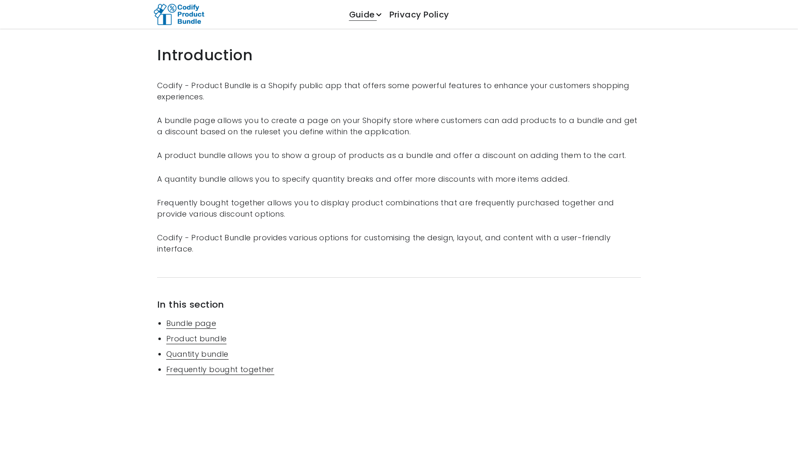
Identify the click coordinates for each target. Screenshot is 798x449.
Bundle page (191, 323)
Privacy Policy (419, 14)
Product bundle (196, 338)
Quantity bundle (197, 354)
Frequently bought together (220, 369)
